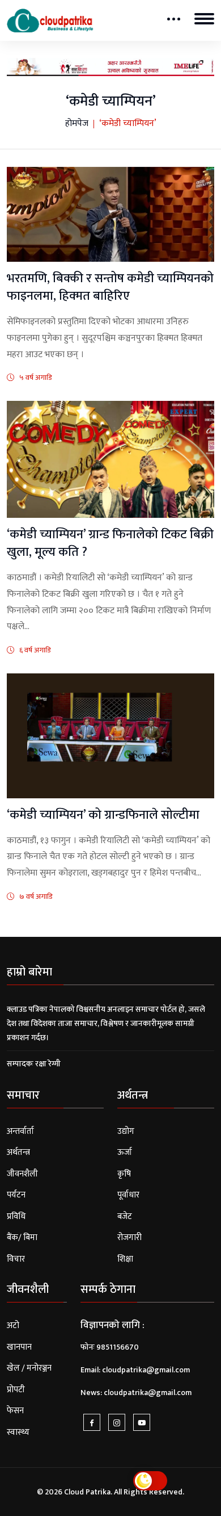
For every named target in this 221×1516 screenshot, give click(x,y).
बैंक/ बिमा (22, 1237)
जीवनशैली (22, 1174)
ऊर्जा (124, 1152)
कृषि (124, 1174)
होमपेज (76, 124)
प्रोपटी (16, 1390)
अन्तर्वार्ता (20, 1131)
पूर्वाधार (128, 1195)
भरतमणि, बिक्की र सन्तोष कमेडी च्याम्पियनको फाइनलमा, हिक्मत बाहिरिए (110, 287)
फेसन (15, 1411)
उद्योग (125, 1131)
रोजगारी (129, 1237)
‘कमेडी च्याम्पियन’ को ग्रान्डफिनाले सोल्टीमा (103, 815)
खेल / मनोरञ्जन (29, 1368)
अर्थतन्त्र (18, 1152)
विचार (16, 1259)
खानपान (19, 1347)
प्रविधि (16, 1216)
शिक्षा (125, 1259)
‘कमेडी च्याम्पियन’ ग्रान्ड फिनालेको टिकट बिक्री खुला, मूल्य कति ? (110, 543)
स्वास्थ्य (18, 1432)
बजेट (124, 1216)
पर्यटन (16, 1195)
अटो (13, 1325)
